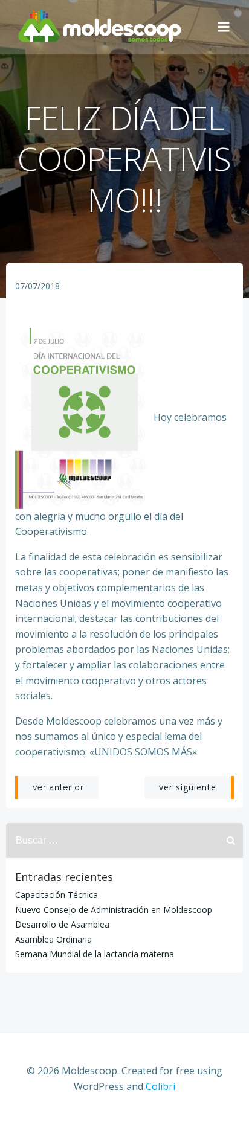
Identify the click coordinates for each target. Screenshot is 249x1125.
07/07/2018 (37, 286)
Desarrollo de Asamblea (62, 924)
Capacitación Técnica (56, 894)
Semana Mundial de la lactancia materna (94, 954)
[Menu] (223, 27)
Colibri (160, 1086)
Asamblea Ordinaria (53, 939)
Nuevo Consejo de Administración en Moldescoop (113, 909)
